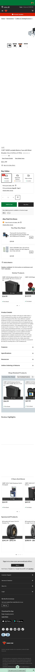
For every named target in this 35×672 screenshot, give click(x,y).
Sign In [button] (17, 565)
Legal (3, 591)
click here (7, 268)
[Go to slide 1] (9, 45)
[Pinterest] (19, 629)
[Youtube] (15, 629)
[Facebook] (3, 629)
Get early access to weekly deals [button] (16, 670)
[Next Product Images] (32, 35)
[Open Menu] (2, 11)
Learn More (5, 616)
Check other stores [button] (8, 190)
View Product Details (7, 158)
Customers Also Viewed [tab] (8, 377)
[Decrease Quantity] (2, 197)
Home (3, 18)
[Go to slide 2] (15, 45)
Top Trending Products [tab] (23, 377)
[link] (6, 156)
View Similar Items (19, 158)
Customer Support (6, 575)
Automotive (10, 18)
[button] (15, 186)
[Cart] (32, 11)
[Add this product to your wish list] (17, 197)
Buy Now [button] (26, 204)
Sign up (5, 605)
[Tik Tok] (22, 629)
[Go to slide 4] (26, 45)
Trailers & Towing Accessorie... (24, 18)
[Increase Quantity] (13, 197)
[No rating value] (4, 155)
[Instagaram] (11, 629)
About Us (4, 586)
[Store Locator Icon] (2, 7)
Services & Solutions (7, 580)
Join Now (30, 568)
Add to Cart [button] (9, 204)
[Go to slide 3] (20, 45)
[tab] (6, 178)
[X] (7, 629)
